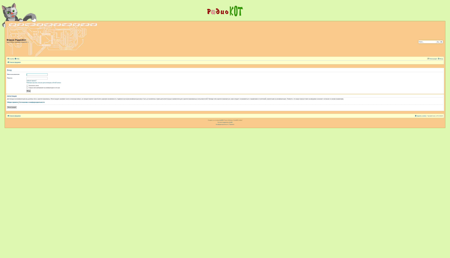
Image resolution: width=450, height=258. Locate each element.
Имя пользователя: (13, 74)
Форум (93, 24)
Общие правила (12, 102)
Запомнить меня (33, 85)
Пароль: (10, 78)
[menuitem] (17, 58)
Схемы (20, 24)
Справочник (67, 24)
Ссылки (57, 24)
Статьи (40, 24)
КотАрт (76, 24)
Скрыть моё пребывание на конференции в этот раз (44, 87)
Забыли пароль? (31, 80)
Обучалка (48, 24)
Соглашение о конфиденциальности (32, 102)
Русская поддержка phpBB (225, 122)
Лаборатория (30, 24)
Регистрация (12, 107)
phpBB (221, 120)
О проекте (85, 24)
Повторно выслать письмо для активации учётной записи (43, 82)
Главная (12, 24)
